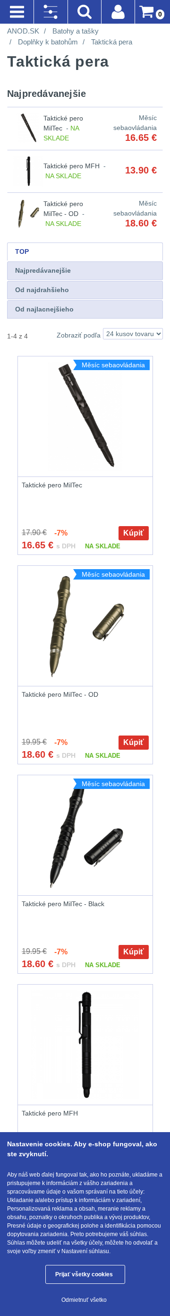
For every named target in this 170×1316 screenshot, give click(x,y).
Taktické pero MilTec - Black (63, 904)
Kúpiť (133, 533)
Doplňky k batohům (48, 42)
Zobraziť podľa (79, 335)
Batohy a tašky (75, 31)
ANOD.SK (23, 31)
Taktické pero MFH (71, 166)
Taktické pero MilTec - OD (60, 694)
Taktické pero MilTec (52, 485)
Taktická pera (111, 42)
